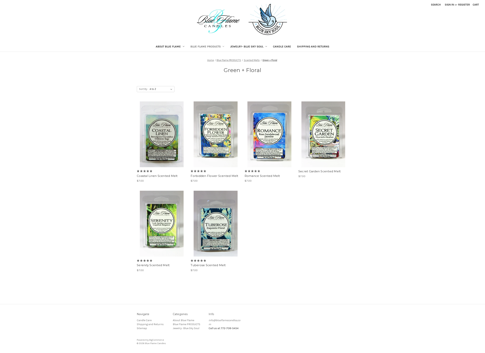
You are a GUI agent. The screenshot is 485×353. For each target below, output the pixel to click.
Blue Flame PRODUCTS (205, 46)
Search (436, 4)
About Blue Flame (168, 46)
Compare (160, 134)
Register (464, 4)
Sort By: (143, 89)
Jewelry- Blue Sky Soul (246, 46)
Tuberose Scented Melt (208, 265)
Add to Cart (162, 141)
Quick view (161, 127)
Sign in (449, 4)
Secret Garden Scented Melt (319, 171)
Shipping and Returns (313, 46)
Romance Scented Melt (262, 176)
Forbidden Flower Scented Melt (214, 176)
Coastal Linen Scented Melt (157, 176)
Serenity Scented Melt (153, 265)
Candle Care (282, 46)
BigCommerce (156, 340)
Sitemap (142, 328)
